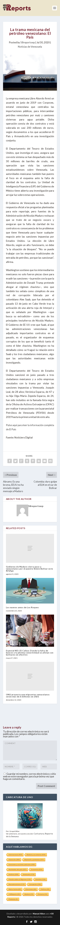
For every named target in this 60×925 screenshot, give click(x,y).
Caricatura (39, 833)
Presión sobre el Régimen (20, 879)
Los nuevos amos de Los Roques (22, 607)
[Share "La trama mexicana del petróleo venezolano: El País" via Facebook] (10, 461)
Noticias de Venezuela (30, 46)
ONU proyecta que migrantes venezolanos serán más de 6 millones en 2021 (28, 695)
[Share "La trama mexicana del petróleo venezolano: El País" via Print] (50, 461)
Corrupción (35, 884)
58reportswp (27, 42)
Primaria (42, 894)
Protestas (13, 899)
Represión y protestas (34, 860)
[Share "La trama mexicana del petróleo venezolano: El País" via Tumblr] (27, 461)
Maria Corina (15, 889)
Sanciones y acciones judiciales (22, 864)
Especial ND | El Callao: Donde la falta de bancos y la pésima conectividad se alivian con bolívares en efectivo (29, 652)
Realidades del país (17, 869)
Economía (36, 869)
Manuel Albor (39, 913)
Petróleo (40, 879)
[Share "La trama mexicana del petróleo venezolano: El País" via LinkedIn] (39, 461)
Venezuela (28, 874)
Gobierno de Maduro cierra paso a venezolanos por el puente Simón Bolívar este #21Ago (29, 568)
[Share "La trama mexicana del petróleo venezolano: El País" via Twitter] (15, 461)
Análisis (13, 874)
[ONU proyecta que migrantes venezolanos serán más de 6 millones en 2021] (30, 676)
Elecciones (31, 889)
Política (45, 889)
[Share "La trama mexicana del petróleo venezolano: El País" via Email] (44, 461)
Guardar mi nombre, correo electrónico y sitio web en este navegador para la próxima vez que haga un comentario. (29, 776)
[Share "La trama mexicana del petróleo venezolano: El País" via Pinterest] (33, 461)
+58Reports (14, 894)
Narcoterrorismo (16, 884)
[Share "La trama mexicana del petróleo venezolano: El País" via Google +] (21, 461)
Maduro (29, 894)
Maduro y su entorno (36, 855)
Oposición (14, 860)
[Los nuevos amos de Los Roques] (30, 591)
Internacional (15, 855)
